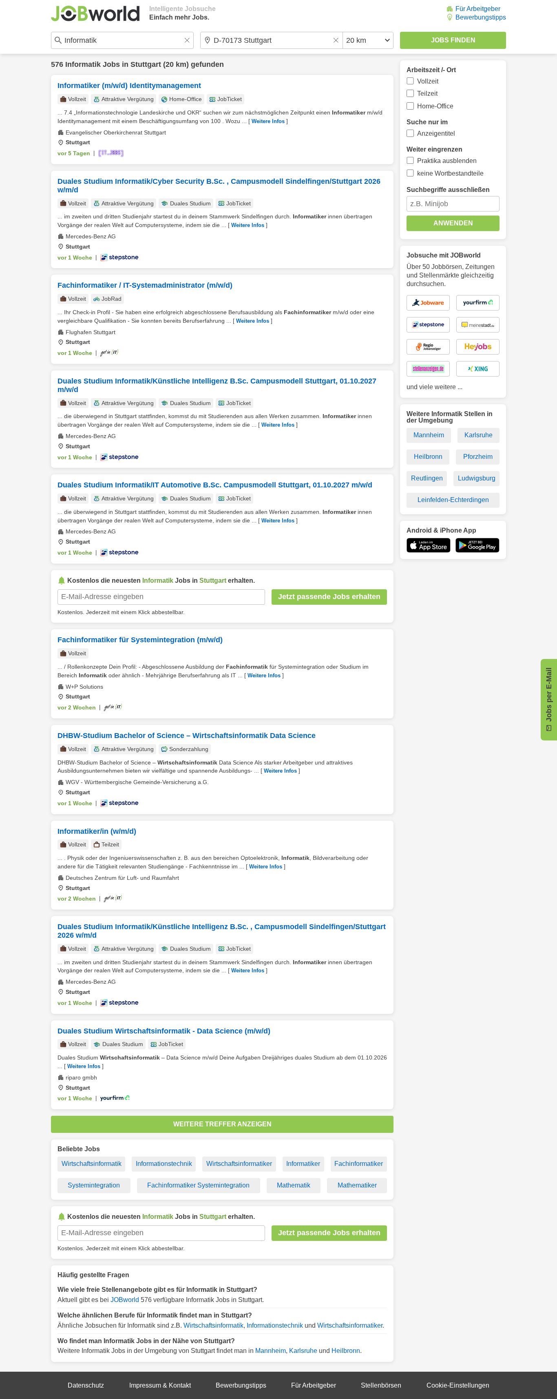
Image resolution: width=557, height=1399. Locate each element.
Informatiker (303, 1163)
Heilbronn (346, 1350)
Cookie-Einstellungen (458, 1385)
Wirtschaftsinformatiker (239, 1163)
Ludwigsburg (476, 478)
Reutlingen (427, 478)
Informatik (83, 64)
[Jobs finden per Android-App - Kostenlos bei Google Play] (477, 545)
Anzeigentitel (436, 133)
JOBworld (125, 1299)
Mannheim (270, 1350)
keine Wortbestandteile (450, 173)
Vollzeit (427, 81)
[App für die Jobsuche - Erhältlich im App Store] (429, 545)
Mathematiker (357, 1185)
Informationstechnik (164, 1163)
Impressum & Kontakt (160, 1385)
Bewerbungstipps (480, 17)
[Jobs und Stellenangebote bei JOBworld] (95, 13)
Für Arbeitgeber (477, 8)
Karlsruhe (303, 1350)
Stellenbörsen (381, 1385)
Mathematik (293, 1185)
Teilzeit (427, 93)
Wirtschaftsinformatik (92, 1163)
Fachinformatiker (358, 1163)
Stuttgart (145, 64)
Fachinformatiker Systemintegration (198, 1185)
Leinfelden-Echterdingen (453, 499)
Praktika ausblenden (447, 160)
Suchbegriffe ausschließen (448, 189)
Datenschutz (86, 1385)
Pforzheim (478, 456)
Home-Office (435, 106)
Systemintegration (94, 1185)
